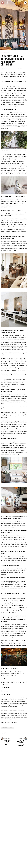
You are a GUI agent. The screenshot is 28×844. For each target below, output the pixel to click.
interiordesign (5, 727)
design (11, 727)
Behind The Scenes (5, 53)
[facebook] (2, 733)
